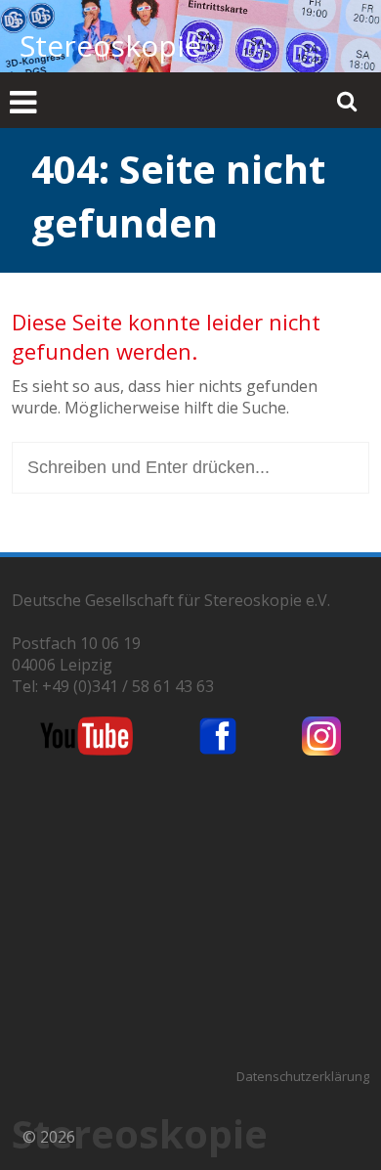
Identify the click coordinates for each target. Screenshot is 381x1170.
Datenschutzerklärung (302, 1076)
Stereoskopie (110, 45)
